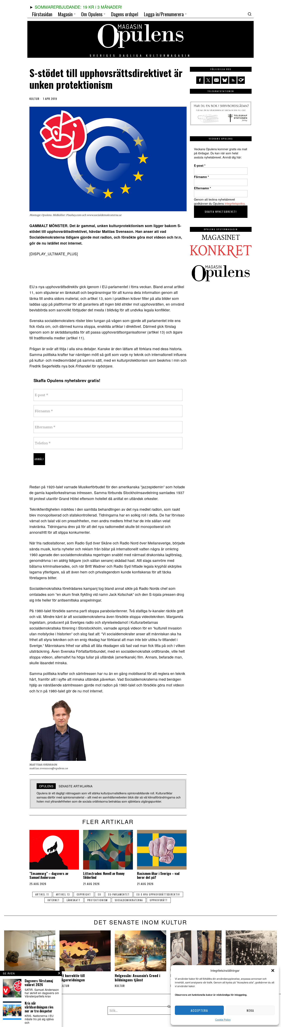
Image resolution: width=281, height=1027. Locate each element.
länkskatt (73, 900)
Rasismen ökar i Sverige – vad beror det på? (158, 875)
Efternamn (202, 188)
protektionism (97, 900)
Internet (54, 900)
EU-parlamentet (119, 894)
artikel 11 (42, 894)
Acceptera (199, 1010)
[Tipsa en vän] (216, 80)
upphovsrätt (159, 900)
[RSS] (233, 80)
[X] (208, 80)
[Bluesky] (224, 80)
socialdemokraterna (129, 900)
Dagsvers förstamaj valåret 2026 (39, 983)
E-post (200, 165)
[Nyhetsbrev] (241, 80)
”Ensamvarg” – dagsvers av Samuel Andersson (48, 875)
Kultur (34, 99)
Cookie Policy (223, 1019)
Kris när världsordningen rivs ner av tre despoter (39, 1007)
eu (99, 894)
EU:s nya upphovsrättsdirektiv (158, 894)
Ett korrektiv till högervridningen (72, 977)
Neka (250, 1010)
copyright (84, 894)
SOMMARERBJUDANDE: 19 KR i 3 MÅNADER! (78, 7)
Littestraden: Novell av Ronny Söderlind (103, 875)
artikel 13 (63, 894)
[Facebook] (200, 80)
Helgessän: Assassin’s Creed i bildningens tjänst (137, 977)
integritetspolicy (235, 203)
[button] (273, 970)
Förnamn (201, 177)
